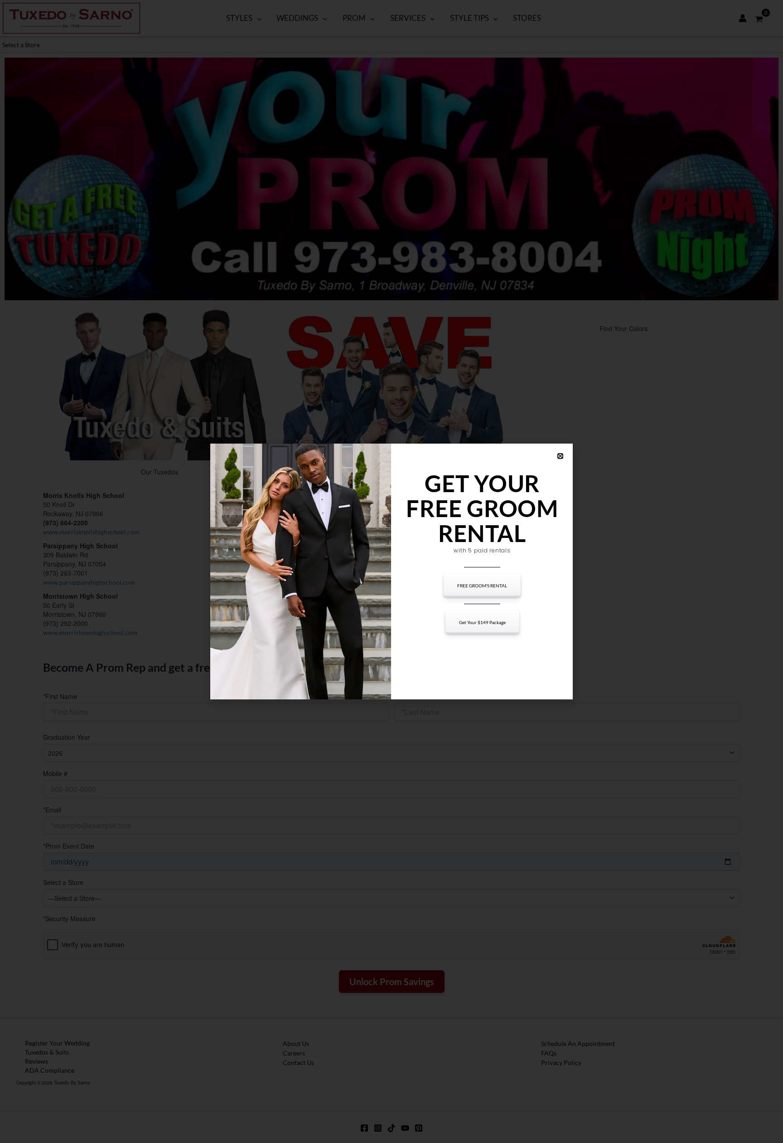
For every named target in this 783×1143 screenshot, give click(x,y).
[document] (391, 571)
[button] (560, 456)
